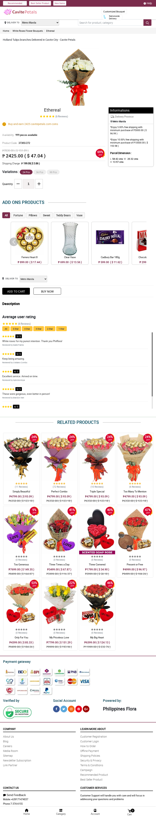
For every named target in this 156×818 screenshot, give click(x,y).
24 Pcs (26, 172)
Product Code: (16, 143)
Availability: (19, 135)
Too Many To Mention (134, 491)
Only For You (21, 637)
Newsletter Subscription (17, 760)
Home (6, 30)
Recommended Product (94, 775)
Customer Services (93, 788)
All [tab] (6, 215)
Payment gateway (17, 661)
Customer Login (89, 741)
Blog (5, 741)
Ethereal (50, 30)
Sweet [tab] (46, 215)
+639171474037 (19, 799)
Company (9, 729)
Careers (7, 746)
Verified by (11, 700)
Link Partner (10, 765)
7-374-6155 (16, 803)
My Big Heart (97, 637)
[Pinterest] (78, 709)
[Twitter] (63, 709)
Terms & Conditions (91, 765)
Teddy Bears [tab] (63, 215)
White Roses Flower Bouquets (28, 30)
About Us (8, 736)
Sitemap (8, 755)
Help (149, 3)
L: (116, 158)
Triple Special (97, 491)
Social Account (64, 700)
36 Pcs (39, 172)
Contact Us (11, 788)
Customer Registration (93, 736)
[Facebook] (56, 709)
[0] (129, 811)
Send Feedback (16, 795)
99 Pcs (53, 172)
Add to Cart (16, 291)
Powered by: (112, 700)
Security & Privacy (90, 760)
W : (131, 158)
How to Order (88, 746)
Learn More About (93, 729)
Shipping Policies (90, 755)
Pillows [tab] (33, 215)
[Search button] (147, 22)
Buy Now (47, 291)
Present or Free (135, 564)
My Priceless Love (59, 637)
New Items (60, 3)
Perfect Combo (59, 491)
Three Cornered (97, 564)
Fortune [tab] (18, 215)
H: (116, 161)
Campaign (86, 770)
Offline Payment (89, 751)
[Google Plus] (86, 709)
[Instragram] (71, 709)
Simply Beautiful (21, 491)
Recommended (15, 3)
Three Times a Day (59, 564)
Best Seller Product (40, 3)
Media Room (10, 751)
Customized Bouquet (114, 11)
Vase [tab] (79, 215)
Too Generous (21, 564)
